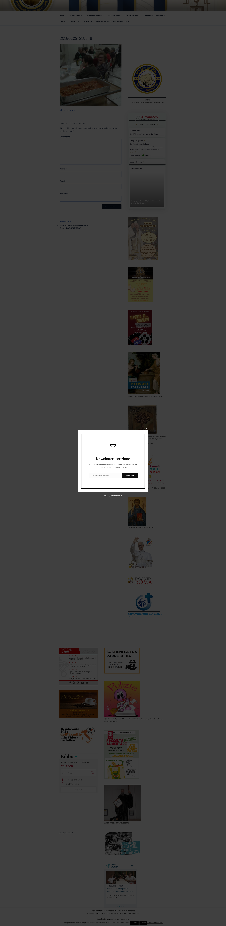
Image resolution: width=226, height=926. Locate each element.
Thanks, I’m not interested (113, 496)
